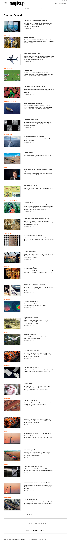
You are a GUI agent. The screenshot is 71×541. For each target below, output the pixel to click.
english (62, 0)
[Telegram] (36, 524)
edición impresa (62, 3)
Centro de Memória (48, 536)
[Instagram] (29, 524)
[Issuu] (45, 524)
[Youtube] (38, 524)
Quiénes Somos (34, 530)
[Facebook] (25, 524)
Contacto (42, 530)
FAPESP (20, 536)
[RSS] (43, 524)
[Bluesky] (31, 524)
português (65, 0)
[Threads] (34, 524)
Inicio (27, 530)
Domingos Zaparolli (30, 28)
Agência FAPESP (27, 536)
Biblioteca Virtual (37, 536)
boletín (56, 3)
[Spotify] (41, 524)
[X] (27, 524)
